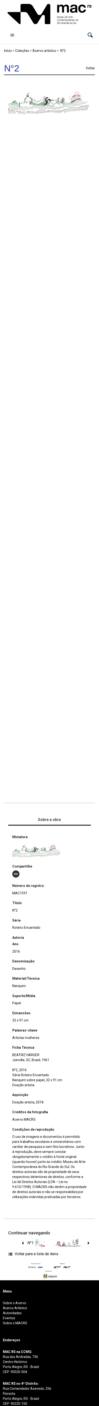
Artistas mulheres (25, 1038)
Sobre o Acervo (14, 1303)
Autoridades (12, 1313)
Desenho (19, 969)
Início (8, 51)
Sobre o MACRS (15, 1323)
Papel (16, 1003)
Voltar (90, 68)
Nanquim (19, 986)
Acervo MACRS (24, 1119)
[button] (90, 35)
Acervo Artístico (15, 1308)
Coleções (22, 51)
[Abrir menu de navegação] (12, 34)
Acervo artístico (44, 51)
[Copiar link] (15, 874)
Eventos (9, 1318)
